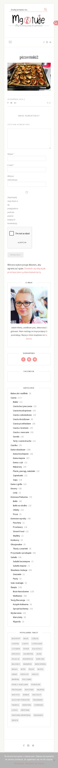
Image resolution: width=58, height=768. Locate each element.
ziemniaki (38, 705)
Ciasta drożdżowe (21, 419)
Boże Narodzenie (21, 591)
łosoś (15, 710)
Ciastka (14, 445)
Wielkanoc (17, 595)
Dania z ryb (18, 462)
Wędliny (16, 535)
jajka (38, 654)
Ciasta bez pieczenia (22, 406)
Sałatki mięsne (19, 565)
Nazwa (10, 154)
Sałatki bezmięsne (21, 561)
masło (15, 669)
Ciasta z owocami (21, 432)
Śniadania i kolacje (19, 570)
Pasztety (17, 522)
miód (23, 669)
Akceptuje (19, 763)
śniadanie (38, 715)
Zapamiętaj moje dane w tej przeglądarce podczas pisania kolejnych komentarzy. (12, 210)
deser (26, 649)
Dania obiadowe (18, 449)
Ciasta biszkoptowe (22, 410)
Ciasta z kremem (20, 428)
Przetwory (18, 527)
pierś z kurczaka (20, 684)
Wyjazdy (17, 621)
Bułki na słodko (20, 505)
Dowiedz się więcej (34, 763)
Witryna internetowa (12, 178)
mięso (31, 669)
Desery (14, 488)
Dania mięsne (19, 458)
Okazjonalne (16, 544)
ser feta (16, 695)
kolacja (15, 659)
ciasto (25, 644)
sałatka (40, 690)
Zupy (15, 479)
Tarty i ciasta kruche (22, 441)
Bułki (15, 501)
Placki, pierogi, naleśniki (24, 471)
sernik (26, 695)
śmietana (25, 710)
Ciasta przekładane (22, 423)
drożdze (16, 654)
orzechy (24, 674)
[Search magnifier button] (45, 9)
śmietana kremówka (21, 715)
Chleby (16, 509)
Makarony (17, 466)
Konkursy (15, 540)
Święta (14, 587)
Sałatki (14, 557)
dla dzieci (37, 649)
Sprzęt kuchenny (20, 608)
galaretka (28, 654)
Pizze (15, 514)
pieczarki (26, 679)
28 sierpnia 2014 (15, 99)
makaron (27, 664)
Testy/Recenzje (18, 600)
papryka (15, 679)
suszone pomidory (21, 700)
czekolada (37, 644)
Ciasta (13, 397)
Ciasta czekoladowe (22, 415)
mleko (40, 669)
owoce (35, 674)
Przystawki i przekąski (21, 552)
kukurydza (28, 659)
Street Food (18, 531)
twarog (15, 705)
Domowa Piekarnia (19, 497)
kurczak (40, 659)
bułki (26, 638)
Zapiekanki (18, 475)
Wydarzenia (16, 613)
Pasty (15, 578)
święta (15, 720)
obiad (14, 674)
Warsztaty (17, 617)
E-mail (10, 165)
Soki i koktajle (17, 583)
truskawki (38, 700)
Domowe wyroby (18, 518)
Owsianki (17, 574)
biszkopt (16, 638)
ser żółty (36, 695)
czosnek (16, 649)
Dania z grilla (16, 484)
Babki (15, 401)
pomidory (35, 684)
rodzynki (29, 690)
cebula (35, 638)
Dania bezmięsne (21, 453)
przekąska (17, 690)
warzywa (26, 705)
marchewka (40, 664)
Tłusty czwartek (20, 548)
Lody (15, 492)
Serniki (16, 436)
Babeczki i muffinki (19, 393)
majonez (16, 664)
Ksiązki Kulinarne (20, 604)
